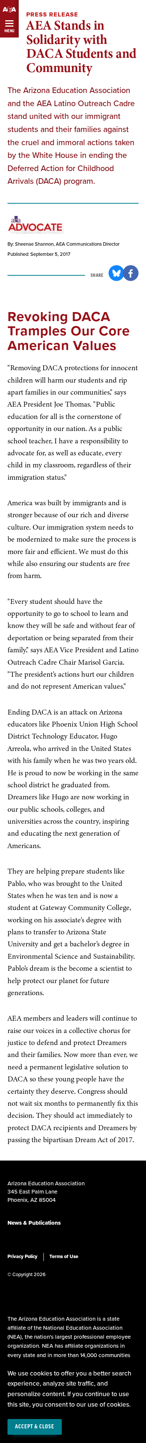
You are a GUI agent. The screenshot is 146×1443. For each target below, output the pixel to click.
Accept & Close (34, 1426)
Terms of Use (63, 1257)
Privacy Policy (22, 1257)
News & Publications (34, 1222)
